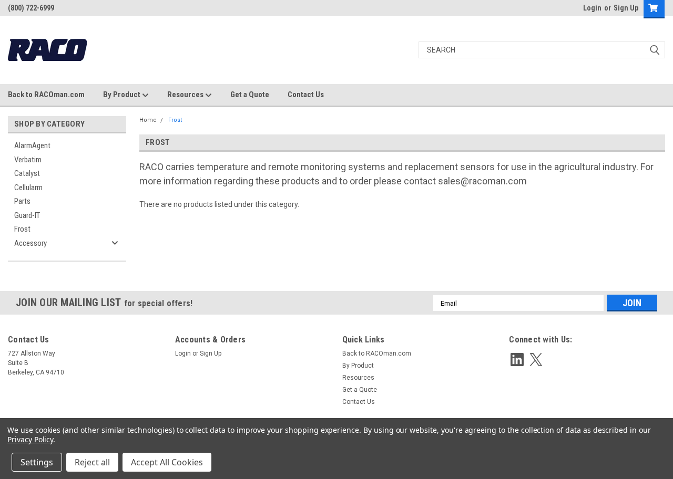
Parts (22, 201)
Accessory (30, 243)
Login (592, 8)
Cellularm (28, 187)
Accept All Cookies (167, 462)
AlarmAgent (32, 145)
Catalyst (27, 173)
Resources (186, 94)
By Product (122, 94)
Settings (37, 462)
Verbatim (28, 159)
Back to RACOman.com (46, 94)
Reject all (92, 462)
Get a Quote (249, 94)
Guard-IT (27, 215)
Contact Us (306, 94)
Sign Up (626, 8)
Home (148, 120)
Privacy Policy (30, 439)
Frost (22, 229)
